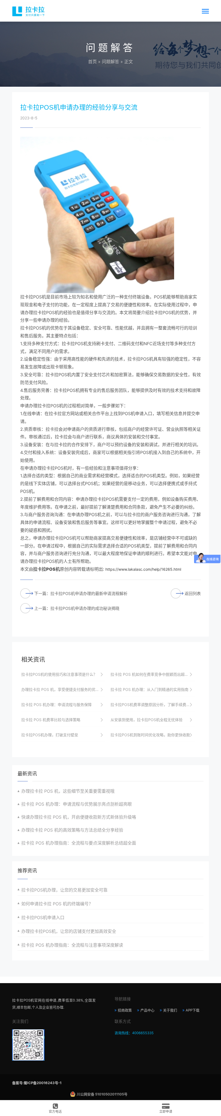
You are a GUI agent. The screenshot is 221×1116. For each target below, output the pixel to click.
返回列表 (193, 593)
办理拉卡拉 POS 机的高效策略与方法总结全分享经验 (72, 830)
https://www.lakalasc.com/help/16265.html (143, 569)
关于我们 (170, 1010)
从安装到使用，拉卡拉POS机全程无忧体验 (146, 719)
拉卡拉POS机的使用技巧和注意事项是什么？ (59, 674)
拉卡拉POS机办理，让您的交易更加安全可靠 (64, 890)
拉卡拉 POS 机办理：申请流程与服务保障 (56, 704)
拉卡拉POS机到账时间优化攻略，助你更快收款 (150, 734)
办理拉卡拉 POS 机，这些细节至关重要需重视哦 (68, 791)
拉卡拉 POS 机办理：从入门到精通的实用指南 (149, 689)
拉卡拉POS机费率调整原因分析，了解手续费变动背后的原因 (152, 704)
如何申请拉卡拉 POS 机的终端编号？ (57, 903)
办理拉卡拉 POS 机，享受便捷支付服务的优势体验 (63, 689)
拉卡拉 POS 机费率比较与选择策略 (50, 719)
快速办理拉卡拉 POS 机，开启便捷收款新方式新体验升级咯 (78, 817)
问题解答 (110, 61)
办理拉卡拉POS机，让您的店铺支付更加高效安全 (68, 931)
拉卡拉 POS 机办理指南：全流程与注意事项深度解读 (72, 945)
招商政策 (125, 1010)
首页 (92, 61)
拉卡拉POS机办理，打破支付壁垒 (49, 734)
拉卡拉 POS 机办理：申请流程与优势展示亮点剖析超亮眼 (76, 804)
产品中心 (147, 1010)
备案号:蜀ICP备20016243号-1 (36, 1083)
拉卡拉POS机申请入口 (42, 917)
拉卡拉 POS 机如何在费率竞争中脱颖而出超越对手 (152, 674)
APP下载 (192, 1010)
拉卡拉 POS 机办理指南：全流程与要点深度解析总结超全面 (78, 843)
